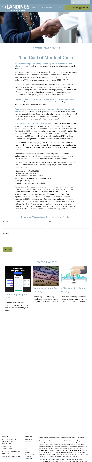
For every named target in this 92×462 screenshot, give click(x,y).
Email (49, 221)
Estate (27, 444)
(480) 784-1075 (61, 2)
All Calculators (29, 458)
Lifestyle (27, 452)
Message (7, 233)
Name (5, 221)
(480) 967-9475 (11, 442)
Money (27, 450)
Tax (26, 448)
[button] (34, 7)
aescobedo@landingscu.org (11, 456)
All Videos (28, 456)
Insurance (28, 446)
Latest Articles (29, 454)
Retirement (28, 440)
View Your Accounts (81, 2)
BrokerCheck (84, 438)
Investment (28, 442)
